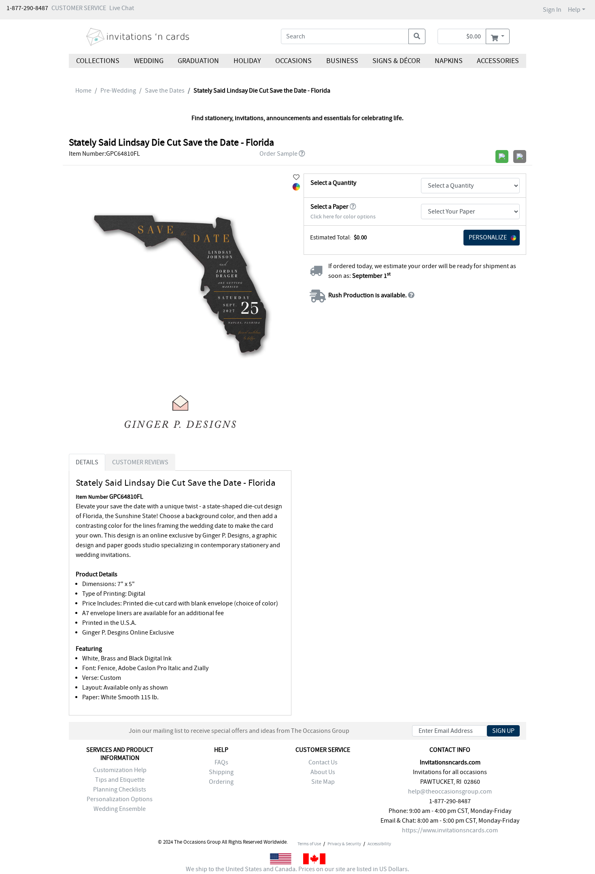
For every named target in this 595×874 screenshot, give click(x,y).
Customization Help (120, 770)
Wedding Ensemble (120, 809)
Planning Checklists (119, 789)
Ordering (221, 782)
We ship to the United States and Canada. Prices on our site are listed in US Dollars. (297, 869)
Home (83, 91)
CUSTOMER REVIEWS (140, 462)
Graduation (198, 61)
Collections (97, 61)
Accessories (498, 61)
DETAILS (87, 462)
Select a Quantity (333, 183)
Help (574, 10)
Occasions (293, 61)
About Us (322, 772)
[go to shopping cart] (498, 36)
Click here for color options (343, 216)
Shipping (221, 772)
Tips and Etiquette (119, 780)
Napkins (449, 61)
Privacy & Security (344, 843)
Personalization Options (120, 799)
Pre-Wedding (118, 91)
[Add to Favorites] (296, 178)
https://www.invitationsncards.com (450, 830)
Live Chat (121, 8)
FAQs (221, 762)
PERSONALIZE (488, 237)
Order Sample (278, 154)
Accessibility (379, 843)
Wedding (148, 61)
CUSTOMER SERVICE (78, 8)
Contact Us (323, 762)
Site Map (323, 782)
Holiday (247, 61)
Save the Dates (165, 91)
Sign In (552, 10)
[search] (416, 36)
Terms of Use (309, 843)
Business (342, 61)
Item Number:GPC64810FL (104, 154)
